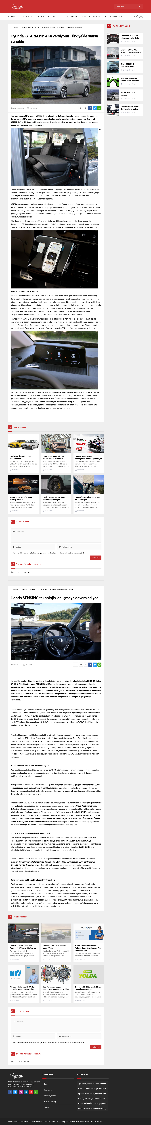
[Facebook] (10, 1092)
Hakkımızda (48, 1090)
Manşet (24, 27)
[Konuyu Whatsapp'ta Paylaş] (99, 108)
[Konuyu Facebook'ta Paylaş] (90, 108)
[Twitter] (15, 1092)
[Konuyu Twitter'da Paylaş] (95, 108)
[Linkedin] (26, 1092)
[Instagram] (21, 1092)
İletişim (46, 1108)
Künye (46, 1084)
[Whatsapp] (36, 1092)
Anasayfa (16, 27)
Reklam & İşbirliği (50, 1102)
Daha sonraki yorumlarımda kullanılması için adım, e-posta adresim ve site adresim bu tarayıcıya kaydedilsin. (49, 553)
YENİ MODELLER (33, 27)
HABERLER (25, 589)
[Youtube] (31, 1092)
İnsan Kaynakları (50, 1096)
